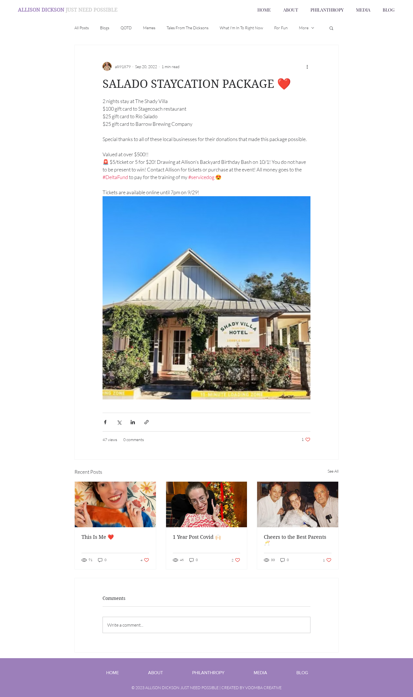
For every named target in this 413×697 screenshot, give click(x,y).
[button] (331, 28)
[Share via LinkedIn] (132, 422)
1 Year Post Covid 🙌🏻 (197, 537)
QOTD (126, 27)
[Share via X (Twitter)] (119, 422)
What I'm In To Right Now (241, 27)
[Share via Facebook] (105, 422)
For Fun (281, 27)
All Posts (81, 27)
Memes (149, 27)
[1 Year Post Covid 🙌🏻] (206, 504)
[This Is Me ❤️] (115, 504)
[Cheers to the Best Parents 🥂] (297, 504)
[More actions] (307, 66)
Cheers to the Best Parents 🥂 (295, 540)
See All (333, 471)
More (303, 27)
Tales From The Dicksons (187, 27)
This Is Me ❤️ (97, 537)
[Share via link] (146, 422)
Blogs (104, 27)
